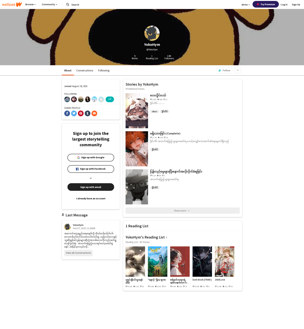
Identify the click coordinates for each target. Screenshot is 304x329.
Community (49, 4)
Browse (29, 4)
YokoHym (78, 224)
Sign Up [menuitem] (296, 4)
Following (104, 70)
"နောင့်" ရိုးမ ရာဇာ (157, 279)
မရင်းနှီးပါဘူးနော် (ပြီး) (134, 281)
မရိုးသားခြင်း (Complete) (165, 133)
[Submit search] (68, 4)
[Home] (12, 4)
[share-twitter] (74, 113)
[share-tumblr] (87, 113)
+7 (109, 99)
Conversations (84, 70)
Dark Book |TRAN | (202, 279)
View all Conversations (78, 252)
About (68, 70)
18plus (154, 111)
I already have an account (90, 198)
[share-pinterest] (81, 113)
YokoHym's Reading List (145, 237)
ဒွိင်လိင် (165, 111)
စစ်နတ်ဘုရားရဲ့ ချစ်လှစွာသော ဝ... (179, 281)
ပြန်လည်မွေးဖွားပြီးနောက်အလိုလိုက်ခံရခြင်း (176, 171)
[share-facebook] (67, 113)
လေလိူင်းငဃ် (158, 95)
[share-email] (94, 113)
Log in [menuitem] (284, 4)
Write (245, 4)
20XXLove (220, 279)
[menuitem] (224, 70)
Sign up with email (90, 187)
